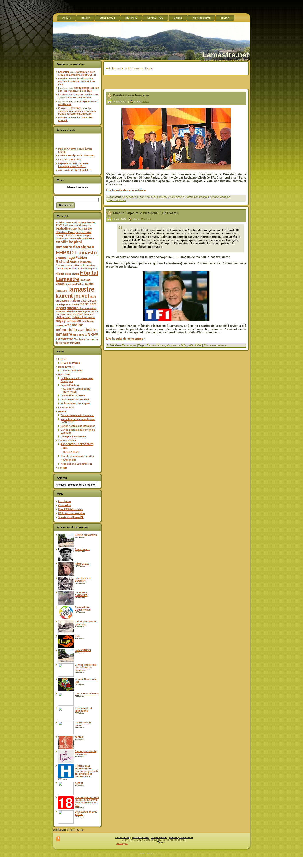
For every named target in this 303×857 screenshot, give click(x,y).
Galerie (62, 411)
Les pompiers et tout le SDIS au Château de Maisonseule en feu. (87, 801)
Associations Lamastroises (76, 463)
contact (62, 467)
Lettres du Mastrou (86, 535)
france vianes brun (66, 268)
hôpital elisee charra (67, 273)
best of (62, 359)
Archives (61, 484)
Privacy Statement (181, 837)
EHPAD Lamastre (77, 253)
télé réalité (195, 345)
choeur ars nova (65, 238)
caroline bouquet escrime (73, 233)
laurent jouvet (72, 296)
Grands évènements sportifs (77, 456)
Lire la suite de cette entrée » (126, 190)
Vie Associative (67, 440)
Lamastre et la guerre (73, 395)
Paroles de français (197, 197)
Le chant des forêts (69, 159)
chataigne (85, 235)
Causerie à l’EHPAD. (69, 108)
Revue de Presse (70, 362)
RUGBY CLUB (71, 452)
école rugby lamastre (68, 342)
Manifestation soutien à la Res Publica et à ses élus (77, 81)
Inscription (64, 501)
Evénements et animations (83, 709)
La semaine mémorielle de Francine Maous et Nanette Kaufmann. (77, 111)
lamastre (81, 289)
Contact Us (122, 837)
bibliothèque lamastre (74, 228)
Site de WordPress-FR (71, 517)
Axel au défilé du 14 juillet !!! (74, 170)
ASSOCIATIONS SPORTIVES (77, 444)
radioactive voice (83, 317)
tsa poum (78, 334)
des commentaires (71, 513)
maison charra (79, 300)
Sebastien (64, 72)
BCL (65, 448)
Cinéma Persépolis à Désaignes (76, 155)
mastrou (74, 308)
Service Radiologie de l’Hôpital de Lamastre (85, 667)
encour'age (65, 258)
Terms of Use (140, 837)
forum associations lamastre (75, 265)
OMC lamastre (85, 314)
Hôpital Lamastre (77, 276)
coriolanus (64, 78)
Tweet (161, 842)
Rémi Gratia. (82, 563)
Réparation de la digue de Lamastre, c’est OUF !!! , (77, 73)
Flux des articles (70, 509)
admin (145, 101)
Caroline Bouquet (68, 232)
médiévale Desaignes (78, 311)
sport (80, 330)
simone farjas (218, 197)
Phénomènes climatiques (75, 403)
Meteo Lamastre (77, 187)
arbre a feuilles (86, 222)
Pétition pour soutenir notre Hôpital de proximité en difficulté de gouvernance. (86, 771)
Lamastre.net (225, 54)
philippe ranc (63, 317)
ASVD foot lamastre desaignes (73, 225)
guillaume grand (87, 268)
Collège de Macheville (73, 436)
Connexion (64, 505)
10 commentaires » (214, 345)
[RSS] (58, 839)
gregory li (152, 197)
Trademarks (159, 837)
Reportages (129, 197)
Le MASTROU (66, 407)
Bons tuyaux (65, 366)
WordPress (157, 853)
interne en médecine (171, 197)
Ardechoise (69, 459)
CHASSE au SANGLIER (81, 594)
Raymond (146, 219)
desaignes (83, 246)
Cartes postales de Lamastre (77, 415)
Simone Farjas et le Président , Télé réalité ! (146, 213)
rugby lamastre (68, 321)
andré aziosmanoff (67, 222)
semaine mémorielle (69, 327)
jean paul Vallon (75, 284)
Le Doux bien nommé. (79, 97)
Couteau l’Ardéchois (87, 693)
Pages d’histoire (70, 385)
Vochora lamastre (86, 339)
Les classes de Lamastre (75, 399)
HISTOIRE (64, 374)
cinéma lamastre (84, 238)
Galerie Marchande (71, 370)
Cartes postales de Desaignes (78, 426)
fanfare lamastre (81, 262)
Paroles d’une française (131, 95)
